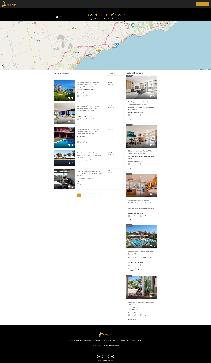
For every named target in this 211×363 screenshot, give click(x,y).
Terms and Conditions (119, 340)
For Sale (80, 4)
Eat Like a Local (96, 345)
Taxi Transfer (96, 340)
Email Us (140, 340)
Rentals (73, 4)
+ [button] (2, 65)
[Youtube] (112, 356)
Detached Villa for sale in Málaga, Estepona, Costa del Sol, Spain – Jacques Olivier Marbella (88, 85)
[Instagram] (102, 356)
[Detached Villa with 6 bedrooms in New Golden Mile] (133, 25)
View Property (64, 96)
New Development (104, 4)
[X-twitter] (109, 356)
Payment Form (107, 340)
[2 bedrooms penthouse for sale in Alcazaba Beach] (116, 45)
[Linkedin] (105, 356)
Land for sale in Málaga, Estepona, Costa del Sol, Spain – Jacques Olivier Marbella (89, 173)
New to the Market (91, 4)
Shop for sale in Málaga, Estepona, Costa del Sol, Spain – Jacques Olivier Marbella (89, 155)
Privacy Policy (131, 340)
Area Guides (87, 340)
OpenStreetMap (207, 69)
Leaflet (201, 69)
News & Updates (117, 4)
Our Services (128, 4)
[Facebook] (98, 356)
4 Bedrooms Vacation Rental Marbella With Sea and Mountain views (140, 202)
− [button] (2, 68)
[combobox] (114, 74)
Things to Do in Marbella (75, 340)
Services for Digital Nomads (111, 345)
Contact (137, 4)
